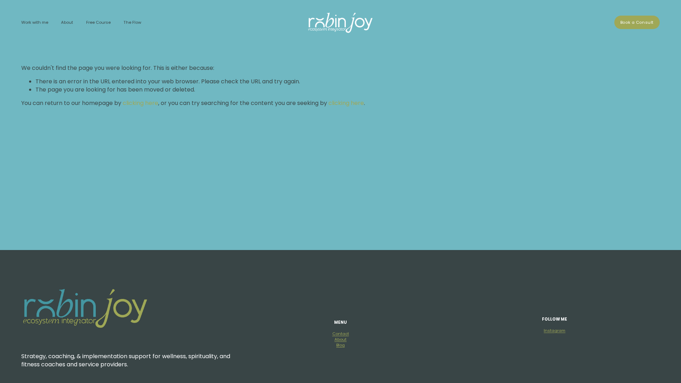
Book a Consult (637, 22)
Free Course (98, 22)
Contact (340, 334)
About (340, 339)
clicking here (140, 103)
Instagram (554, 330)
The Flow (132, 22)
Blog (340, 345)
